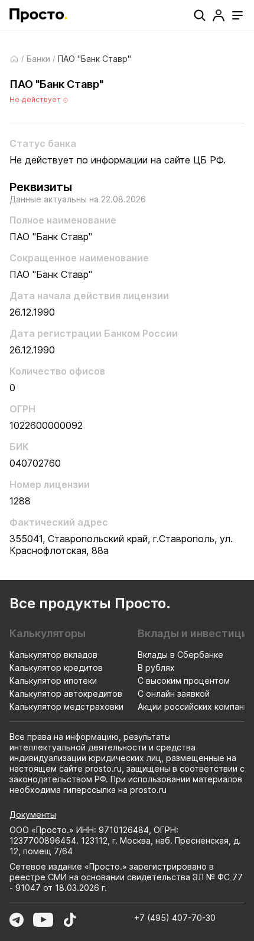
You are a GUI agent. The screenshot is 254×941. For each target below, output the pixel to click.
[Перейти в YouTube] (43, 920)
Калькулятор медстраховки (66, 706)
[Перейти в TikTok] (70, 920)
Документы (32, 814)
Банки (38, 59)
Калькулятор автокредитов (65, 693)
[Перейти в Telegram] (16, 920)
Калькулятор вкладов (53, 655)
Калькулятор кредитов (56, 668)
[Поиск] (200, 15)
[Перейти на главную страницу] (38, 15)
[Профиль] (218, 15)
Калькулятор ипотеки (53, 681)
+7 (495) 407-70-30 (175, 918)
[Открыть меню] (237, 15)
